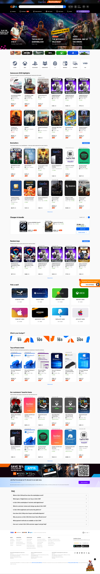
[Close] (98, 1)
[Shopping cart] (87, 6)
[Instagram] (84, 553)
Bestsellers (14, 143)
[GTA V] (15, 53)
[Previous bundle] (87, 217)
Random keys (15, 241)
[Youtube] (77, 553)
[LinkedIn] (89, 553)
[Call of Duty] (27, 53)
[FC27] (38, 53)
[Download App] (50, 477)
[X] (86, 553)
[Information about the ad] (16, 77)
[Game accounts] (50, 53)
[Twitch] (80, 553)
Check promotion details (15, 482)
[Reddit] (82, 553)
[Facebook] (75, 553)
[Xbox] (61, 53)
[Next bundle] (89, 217)
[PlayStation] (73, 53)
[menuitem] (13, 11)
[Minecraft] (84, 53)
